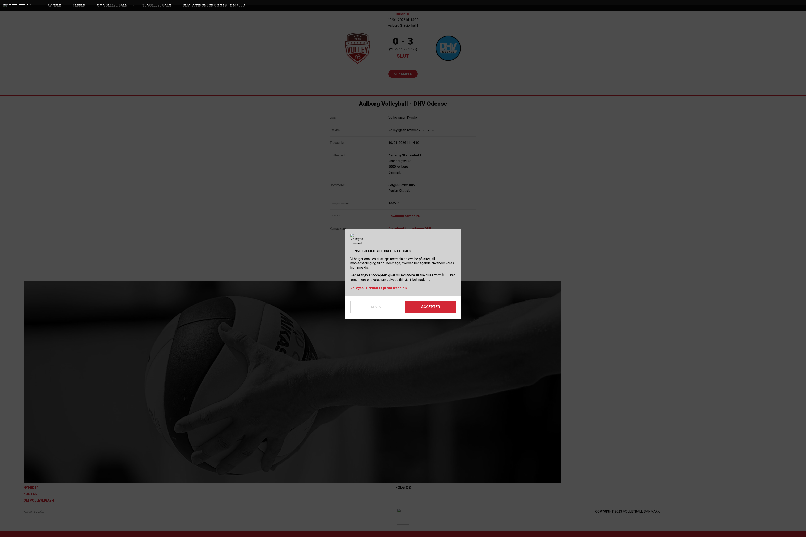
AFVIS (375, 307)
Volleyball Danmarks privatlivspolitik (378, 288)
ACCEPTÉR (430, 306)
